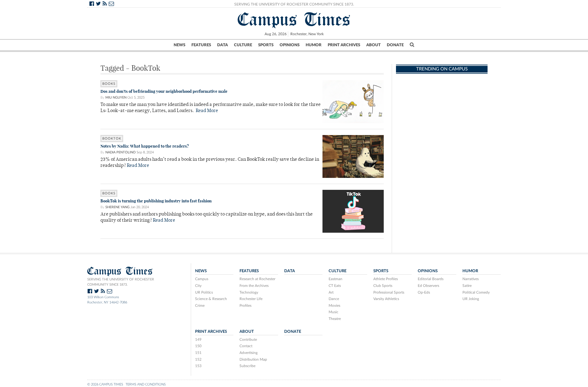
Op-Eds (424, 292)
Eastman (335, 279)
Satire (467, 285)
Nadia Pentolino (120, 152)
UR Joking (470, 299)
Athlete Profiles (385, 279)
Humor (314, 45)
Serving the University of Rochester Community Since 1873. (294, 4)
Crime (200, 305)
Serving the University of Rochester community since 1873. (120, 282)
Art (331, 292)
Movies (334, 305)
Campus (201, 279)
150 (198, 346)
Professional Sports (388, 292)
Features (201, 45)
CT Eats (335, 285)
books (108, 83)
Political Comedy (476, 292)
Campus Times (294, 19)
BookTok (111, 138)
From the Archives (254, 285)
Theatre (335, 319)
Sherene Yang (117, 207)
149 (198, 339)
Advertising (248, 353)
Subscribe (247, 366)
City (198, 285)
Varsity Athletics (386, 299)
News (179, 45)
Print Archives (344, 45)
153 (198, 366)
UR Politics (204, 292)
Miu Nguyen (115, 97)
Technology (248, 292)
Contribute (248, 339)
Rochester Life (250, 299)
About (373, 45)
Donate (395, 45)
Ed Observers (428, 285)
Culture (243, 45)
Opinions (290, 45)
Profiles (245, 305)
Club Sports (382, 285)
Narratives (470, 279)
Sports (265, 45)
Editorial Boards (430, 279)
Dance (334, 299)
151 (198, 353)
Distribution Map (253, 359)
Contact (245, 346)
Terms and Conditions (146, 384)
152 (198, 359)
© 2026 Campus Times (105, 384)
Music (333, 312)
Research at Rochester (257, 279)
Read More (207, 111)
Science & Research (211, 299)
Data (222, 45)
